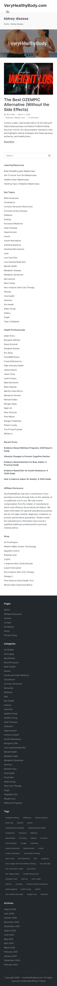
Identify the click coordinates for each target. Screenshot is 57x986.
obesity (8, 884)
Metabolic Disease (12, 270)
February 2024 (11, 964)
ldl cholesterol (24, 858)
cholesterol (10, 833)
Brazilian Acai (10, 555)
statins (38, 889)
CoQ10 (7, 559)
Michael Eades (10, 399)
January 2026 (10, 917)
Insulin (7, 236)
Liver (6, 253)
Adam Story (9, 336)
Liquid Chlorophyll (12, 568)
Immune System (11, 735)
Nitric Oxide (9, 283)
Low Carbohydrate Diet (15, 262)
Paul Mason (9, 416)
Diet (6, 696)
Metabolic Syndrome (13, 274)
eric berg (23, 838)
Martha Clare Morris (13, 391)
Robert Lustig (10, 425)
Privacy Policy (10, 635)
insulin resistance (12, 853)
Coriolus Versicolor (13, 683)
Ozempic (8, 300)
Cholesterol (9, 202)
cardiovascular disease (14, 828)
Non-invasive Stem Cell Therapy (19, 287)
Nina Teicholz (10, 412)
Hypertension (10, 232)
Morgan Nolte (10, 404)
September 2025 (12, 926)
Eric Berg (8, 353)
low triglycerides (12, 874)
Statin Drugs (10, 308)
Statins (7, 313)
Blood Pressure (11, 662)
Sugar (7, 317)
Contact (7, 622)
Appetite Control (11, 551)
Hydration (8, 726)
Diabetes (9, 117)
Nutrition (8, 764)
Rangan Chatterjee (12, 421)
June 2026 (9, 913)
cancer (30, 823)
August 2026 (10, 909)
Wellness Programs (13, 803)
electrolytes (10, 838)
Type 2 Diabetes (11, 321)
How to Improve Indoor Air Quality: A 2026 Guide (27, 479)
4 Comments (33, 117)
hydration (34, 843)
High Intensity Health (14, 365)
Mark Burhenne (11, 382)
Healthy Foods (10, 713)
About (7, 609)
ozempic (19, 884)
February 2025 (11, 952)
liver (35, 858)
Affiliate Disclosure (13, 614)
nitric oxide (36, 879)
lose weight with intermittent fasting (20, 864)
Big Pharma (9, 658)
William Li (8, 433)
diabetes (34, 833)
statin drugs (26, 889)
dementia (22, 833)
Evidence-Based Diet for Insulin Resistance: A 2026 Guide (26, 472)
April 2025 (9, 943)
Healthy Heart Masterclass (16, 179)
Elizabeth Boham (12, 348)
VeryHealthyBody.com (25, 5)
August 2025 (10, 930)
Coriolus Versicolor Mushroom (18, 206)
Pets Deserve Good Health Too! (19, 580)
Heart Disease (10, 228)
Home (6, 24)
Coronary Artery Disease (15, 211)
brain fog (9, 823)
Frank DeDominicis (13, 361)
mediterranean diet (31, 874)
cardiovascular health (37, 828)
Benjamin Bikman (12, 340)
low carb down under (14, 869)
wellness (44, 894)
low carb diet (45, 864)
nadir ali (24, 879)
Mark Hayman (10, 387)
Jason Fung (9, 374)
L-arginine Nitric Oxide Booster (18, 563)
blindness (27, 818)
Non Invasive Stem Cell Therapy (19, 572)
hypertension (28, 848)
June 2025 (9, 934)
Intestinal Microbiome (14, 249)
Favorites (8, 709)
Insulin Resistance (12, 240)
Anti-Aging (9, 654)
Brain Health (10, 666)
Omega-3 (8, 576)
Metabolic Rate (11, 756)
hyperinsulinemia (12, 848)
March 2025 (9, 947)
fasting (33, 838)
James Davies (10, 370)
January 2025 (10, 956)
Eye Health (9, 700)
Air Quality (9, 649)
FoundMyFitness (11, 357)
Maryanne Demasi (12, 395)
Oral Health (9, 296)
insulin (41, 848)
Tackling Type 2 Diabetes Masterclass (21, 184)
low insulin (31, 869)
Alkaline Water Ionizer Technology (20, 546)
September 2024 (12, 960)
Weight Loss (19, 117)
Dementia (8, 688)
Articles (7, 618)
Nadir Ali (8, 408)
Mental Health (10, 266)
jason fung (9, 858)
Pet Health (9, 304)
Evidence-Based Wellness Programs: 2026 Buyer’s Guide (28, 449)
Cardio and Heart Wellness (16, 675)
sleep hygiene (11, 889)
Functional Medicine (13, 223)
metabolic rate (11, 879)
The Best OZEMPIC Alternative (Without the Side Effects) (26, 104)
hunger (24, 843)
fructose (43, 838)
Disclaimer (9, 627)
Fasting (7, 219)
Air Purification (11, 542)
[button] (25, 55)
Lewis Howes (10, 378)
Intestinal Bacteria (12, 245)
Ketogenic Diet (11, 743)
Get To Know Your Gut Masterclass (20, 175)
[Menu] (7, 12)
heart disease (11, 843)
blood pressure (41, 818)
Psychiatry (9, 777)
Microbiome (9, 279)
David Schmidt (10, 344)
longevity (45, 858)
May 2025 (8, 939)
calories (20, 823)
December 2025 (11, 922)
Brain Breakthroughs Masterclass (19, 171)
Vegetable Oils (10, 794)
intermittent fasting (32, 853)
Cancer (7, 671)
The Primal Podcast (13, 429)
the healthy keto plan (14, 894)
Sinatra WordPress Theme (33, 981)
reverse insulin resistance (37, 884)
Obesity (7, 291)
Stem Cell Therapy (12, 786)
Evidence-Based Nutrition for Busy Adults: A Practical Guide (25, 463)
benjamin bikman (12, 818)
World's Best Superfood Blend (18, 585)
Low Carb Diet (10, 257)
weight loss (32, 894)
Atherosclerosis (11, 198)
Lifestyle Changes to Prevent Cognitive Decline (27, 456)
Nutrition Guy (10, 769)
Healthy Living (10, 718)
